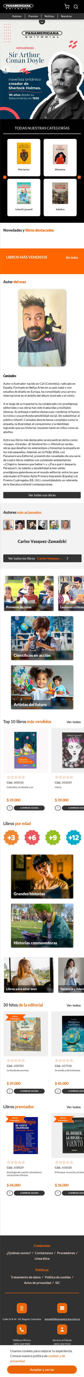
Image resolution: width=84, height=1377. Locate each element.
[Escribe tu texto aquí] (28, 610)
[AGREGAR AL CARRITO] (10, 808)
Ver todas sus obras (42, 495)
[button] (75, 6)
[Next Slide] (78, 69)
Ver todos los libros (41, 558)
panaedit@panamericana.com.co (62, 1318)
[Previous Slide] (6, 69)
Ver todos (72, 257)
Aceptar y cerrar (42, 1369)
